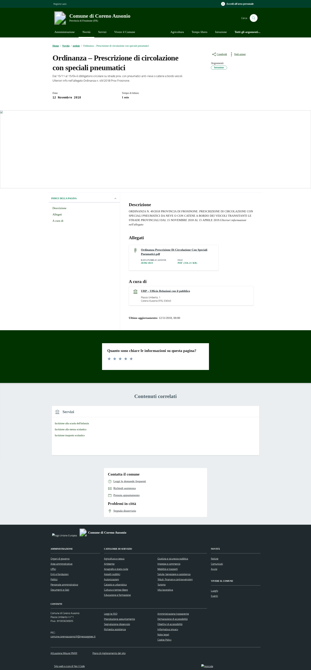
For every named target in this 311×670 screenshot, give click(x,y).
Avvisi (214, 569)
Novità (86, 32)
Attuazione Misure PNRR (64, 653)
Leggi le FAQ (110, 614)
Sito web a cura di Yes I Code (69, 666)
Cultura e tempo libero (116, 590)
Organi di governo (60, 559)
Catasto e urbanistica (115, 584)
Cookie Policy (164, 640)
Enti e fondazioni (60, 574)
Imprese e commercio (168, 564)
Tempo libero (199, 32)
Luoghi (214, 591)
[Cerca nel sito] (254, 18)
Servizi (102, 32)
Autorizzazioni (111, 579)
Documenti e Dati (60, 590)
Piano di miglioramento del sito (109, 653)
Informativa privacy (167, 629)
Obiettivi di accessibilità (169, 624)
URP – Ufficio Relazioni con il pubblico (165, 291)
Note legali (163, 634)
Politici (54, 579)
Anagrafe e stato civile (116, 569)
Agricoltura (177, 32)
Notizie (214, 559)
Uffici (53, 569)
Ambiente (109, 564)
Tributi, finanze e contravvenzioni (175, 579)
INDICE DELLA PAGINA (64, 198)
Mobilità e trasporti (167, 569)
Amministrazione (64, 32)
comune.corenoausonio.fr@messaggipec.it (73, 636)
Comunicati (217, 564)
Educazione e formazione (117, 595)
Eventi (214, 596)
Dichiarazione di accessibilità (172, 619)
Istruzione (221, 32)
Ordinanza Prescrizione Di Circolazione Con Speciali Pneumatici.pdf (174, 252)
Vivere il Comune (124, 32)
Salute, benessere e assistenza (173, 574)
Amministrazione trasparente (173, 614)
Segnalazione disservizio (117, 624)
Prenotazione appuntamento (119, 619)
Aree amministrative (61, 564)
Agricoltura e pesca (114, 559)
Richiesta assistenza (115, 629)
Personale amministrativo (64, 584)
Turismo (161, 584)
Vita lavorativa (165, 590)
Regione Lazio (59, 4)
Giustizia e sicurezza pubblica (172, 559)
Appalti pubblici (112, 574)
